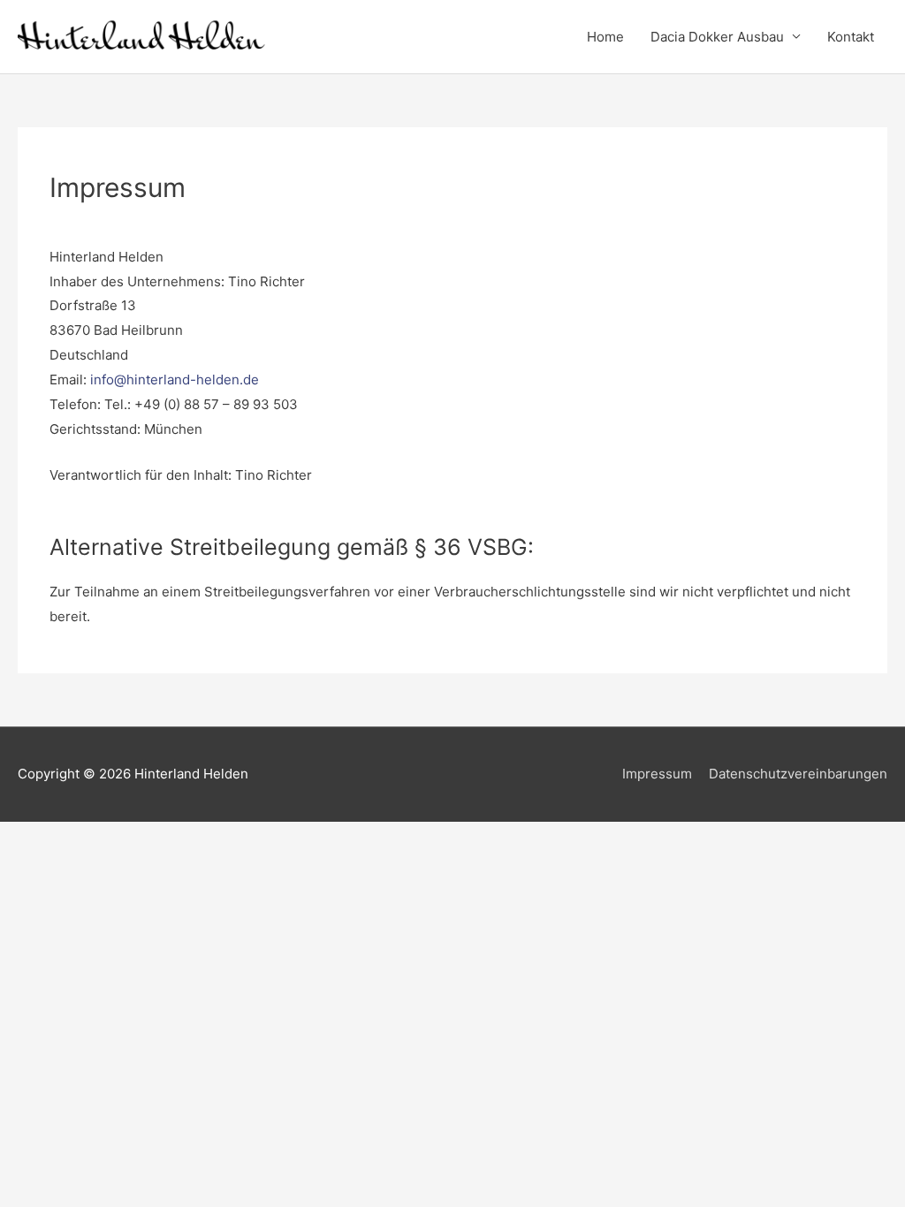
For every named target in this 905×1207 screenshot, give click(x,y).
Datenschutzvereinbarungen (798, 773)
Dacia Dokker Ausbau (717, 36)
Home (605, 36)
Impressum (657, 773)
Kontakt (850, 36)
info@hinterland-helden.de (174, 379)
